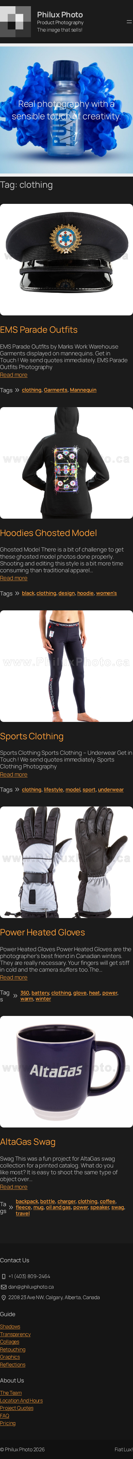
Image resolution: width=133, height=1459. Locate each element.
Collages (9, 1341)
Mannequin (83, 389)
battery (40, 992)
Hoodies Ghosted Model (48, 533)
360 (24, 992)
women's (106, 593)
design (66, 593)
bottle (47, 1201)
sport (89, 789)
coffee (107, 1201)
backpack (27, 1201)
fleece (23, 1207)
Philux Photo (60, 14)
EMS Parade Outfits (39, 330)
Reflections (12, 1364)
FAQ (4, 1415)
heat (94, 992)
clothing (31, 389)
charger (66, 1201)
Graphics (10, 1356)
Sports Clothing (32, 736)
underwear (111, 789)
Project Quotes (16, 1407)
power (109, 992)
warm (26, 998)
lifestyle (53, 789)
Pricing (7, 1423)
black (28, 593)
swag (117, 1207)
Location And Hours (21, 1400)
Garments (55, 389)
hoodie (85, 593)
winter (43, 998)
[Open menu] (129, 21)
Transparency (15, 1334)
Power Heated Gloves (42, 932)
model (73, 789)
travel (22, 1213)
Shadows (10, 1326)
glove (80, 992)
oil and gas (58, 1207)
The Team (11, 1392)
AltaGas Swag (28, 1142)
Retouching (12, 1349)
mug (38, 1207)
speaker (99, 1207)
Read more (14, 374)
